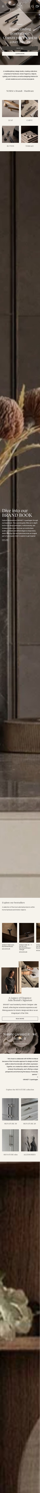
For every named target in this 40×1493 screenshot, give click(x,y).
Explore (20, 916)
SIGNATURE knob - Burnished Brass (8, 945)
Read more (20, 1018)
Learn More (20, 53)
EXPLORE (5, 540)
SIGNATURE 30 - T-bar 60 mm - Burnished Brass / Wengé (25, 947)
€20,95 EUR (6, 949)
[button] (32, 6)
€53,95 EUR (23, 952)
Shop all (20, 48)
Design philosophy (20, 1043)
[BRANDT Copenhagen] (20, 6)
